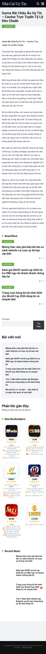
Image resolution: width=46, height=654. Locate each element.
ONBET (11, 479)
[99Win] (11, 436)
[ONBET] (11, 476)
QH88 (34, 479)
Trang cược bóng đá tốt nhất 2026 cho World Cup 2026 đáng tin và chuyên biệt (22, 296)
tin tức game (8, 26)
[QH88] (34, 476)
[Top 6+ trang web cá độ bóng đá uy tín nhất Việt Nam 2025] (14, 3)
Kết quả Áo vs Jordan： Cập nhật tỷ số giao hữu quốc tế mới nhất (22, 391)
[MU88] (11, 516)
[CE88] (34, 436)
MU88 (11, 519)
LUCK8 (34, 519)
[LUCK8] (34, 516)
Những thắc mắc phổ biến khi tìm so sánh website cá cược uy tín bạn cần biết (23, 250)
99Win (11, 439)
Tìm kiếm (6, 319)
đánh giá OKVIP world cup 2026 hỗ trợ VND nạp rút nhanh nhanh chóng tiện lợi (23, 273)
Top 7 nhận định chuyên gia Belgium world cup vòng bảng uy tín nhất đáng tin (23, 382)
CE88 (34, 439)
